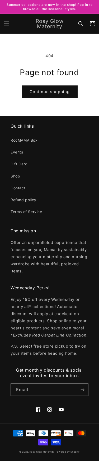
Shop (15, 176)
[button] (6, 24)
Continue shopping (50, 91)
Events (17, 152)
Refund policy (23, 200)
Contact (18, 188)
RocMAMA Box (24, 140)
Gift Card (19, 164)
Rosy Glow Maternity (42, 451)
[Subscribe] (82, 389)
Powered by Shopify (68, 451)
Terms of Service (26, 211)
